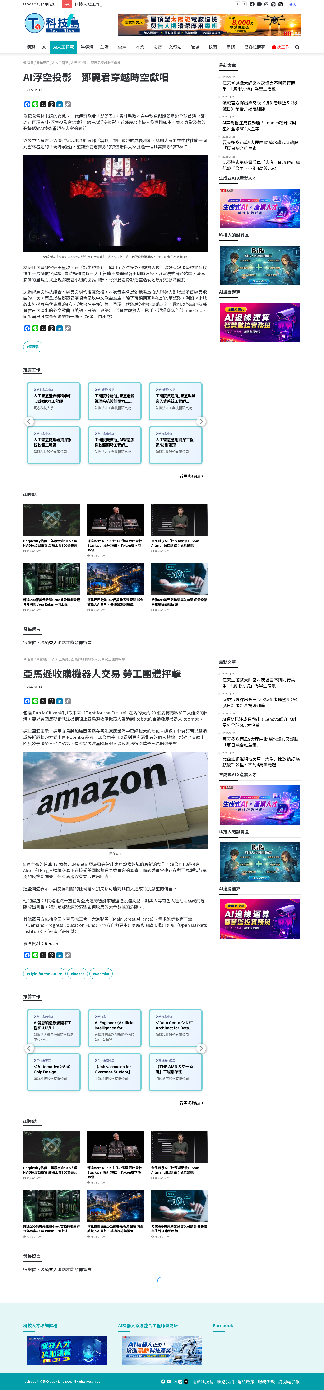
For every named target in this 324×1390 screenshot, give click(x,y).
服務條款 (266, 1381)
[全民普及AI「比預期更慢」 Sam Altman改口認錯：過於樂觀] (179, 520)
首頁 (30, 62)
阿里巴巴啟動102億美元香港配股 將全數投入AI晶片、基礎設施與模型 (115, 601)
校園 (212, 47)
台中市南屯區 (106, 434)
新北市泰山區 (45, 390)
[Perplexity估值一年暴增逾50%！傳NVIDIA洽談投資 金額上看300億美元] (51, 520)
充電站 (175, 47)
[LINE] (273, 4)
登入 (292, 4)
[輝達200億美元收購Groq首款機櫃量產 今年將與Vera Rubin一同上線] (51, 579)
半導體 (87, 47)
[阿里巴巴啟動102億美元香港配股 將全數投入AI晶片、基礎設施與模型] (115, 579)
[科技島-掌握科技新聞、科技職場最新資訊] (52, 23)
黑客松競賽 (254, 47)
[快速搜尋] (297, 47)
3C (44, 47)
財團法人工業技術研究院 (113, 408)
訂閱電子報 (289, 1381)
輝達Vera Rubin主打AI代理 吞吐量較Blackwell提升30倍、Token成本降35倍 (114, 545)
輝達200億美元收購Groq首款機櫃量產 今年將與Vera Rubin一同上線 (51, 601)
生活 (104, 47)
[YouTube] (259, 4)
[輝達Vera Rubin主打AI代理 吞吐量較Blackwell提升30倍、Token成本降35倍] (115, 520)
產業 (140, 47)
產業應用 (43, 62)
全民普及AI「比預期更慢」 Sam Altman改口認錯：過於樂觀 (175, 543)
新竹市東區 (43, 434)
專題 (230, 47)
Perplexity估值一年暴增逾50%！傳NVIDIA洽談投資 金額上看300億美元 (50, 543)
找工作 (283, 47)
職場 (195, 47)
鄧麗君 (34, 346)
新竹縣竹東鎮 (106, 390)
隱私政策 (246, 1381)
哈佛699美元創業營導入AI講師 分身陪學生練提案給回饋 (179, 601)
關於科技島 (203, 1381)
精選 (31, 47)
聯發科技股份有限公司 (50, 452)
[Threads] (280, 4)
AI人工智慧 (63, 47)
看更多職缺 (190, 476)
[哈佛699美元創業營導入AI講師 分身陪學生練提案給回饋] (179, 579)
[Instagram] (266, 4)
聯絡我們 (225, 1381)
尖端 (122, 47)
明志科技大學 (44, 408)
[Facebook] (252, 4)
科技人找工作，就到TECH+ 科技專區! (110, 4)
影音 (157, 47)
